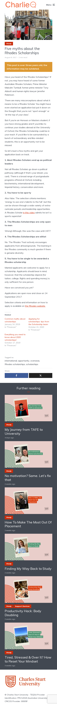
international (11, 360)
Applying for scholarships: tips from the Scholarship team (38, 322)
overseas (35, 360)
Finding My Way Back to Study (28, 569)
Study (8, 44)
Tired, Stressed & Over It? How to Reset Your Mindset (28, 659)
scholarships (32, 364)
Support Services (22, 606)
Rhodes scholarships (15, 364)
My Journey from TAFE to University (24, 432)
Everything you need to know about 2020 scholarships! (15, 337)
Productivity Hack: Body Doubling (23, 613)
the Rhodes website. (35, 306)
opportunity (23, 360)
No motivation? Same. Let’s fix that (28, 478)
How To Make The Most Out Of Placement (28, 524)
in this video (29, 212)
